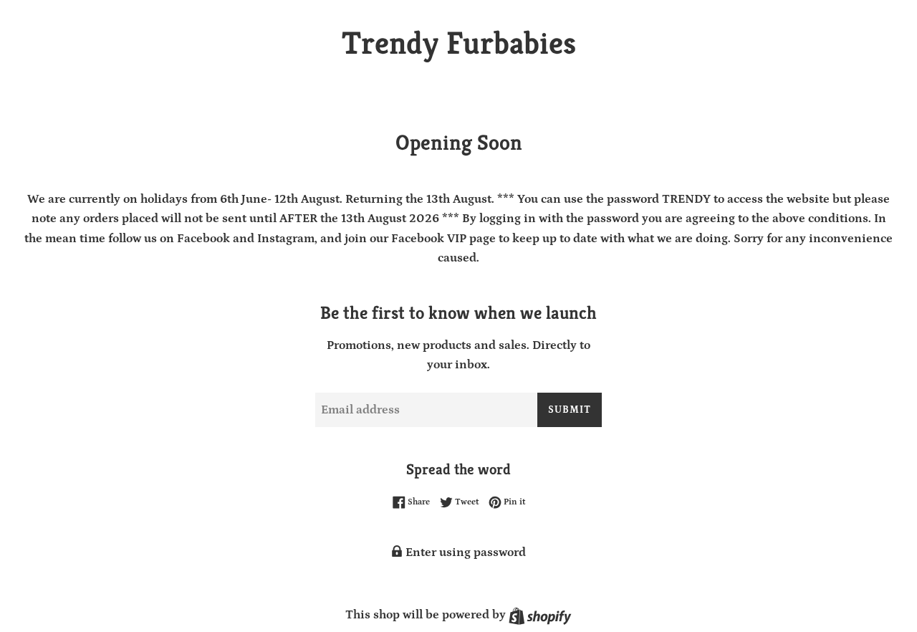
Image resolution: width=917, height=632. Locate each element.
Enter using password (464, 552)
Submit (569, 410)
